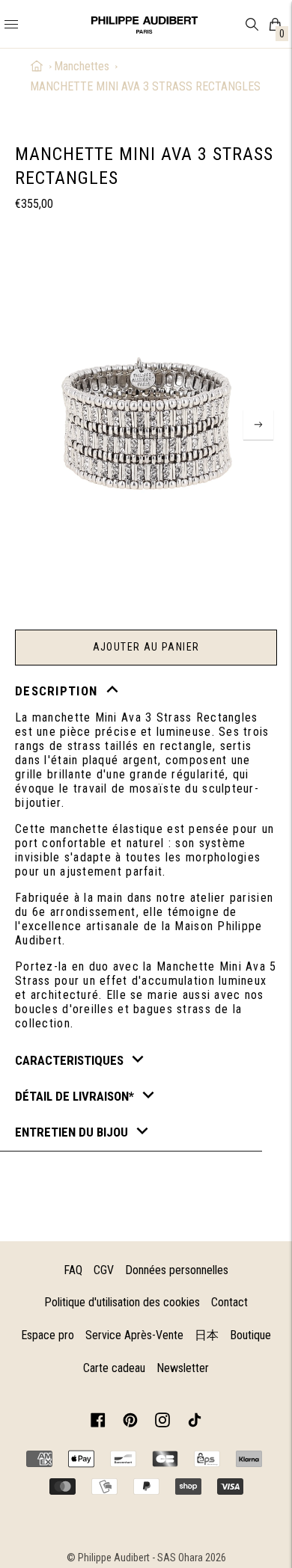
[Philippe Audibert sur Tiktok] (194, 1422)
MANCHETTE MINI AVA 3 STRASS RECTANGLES (145, 86)
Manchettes (81, 66)
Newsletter (182, 1368)
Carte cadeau (114, 1368)
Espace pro (47, 1335)
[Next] (258, 425)
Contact (229, 1302)
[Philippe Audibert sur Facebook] (98, 1422)
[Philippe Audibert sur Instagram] (162, 1422)
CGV (104, 1270)
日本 (207, 1335)
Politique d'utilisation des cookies (122, 1302)
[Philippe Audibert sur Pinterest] (130, 1422)
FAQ (73, 1270)
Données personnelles (176, 1270)
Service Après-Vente (134, 1335)
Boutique (250, 1335)
